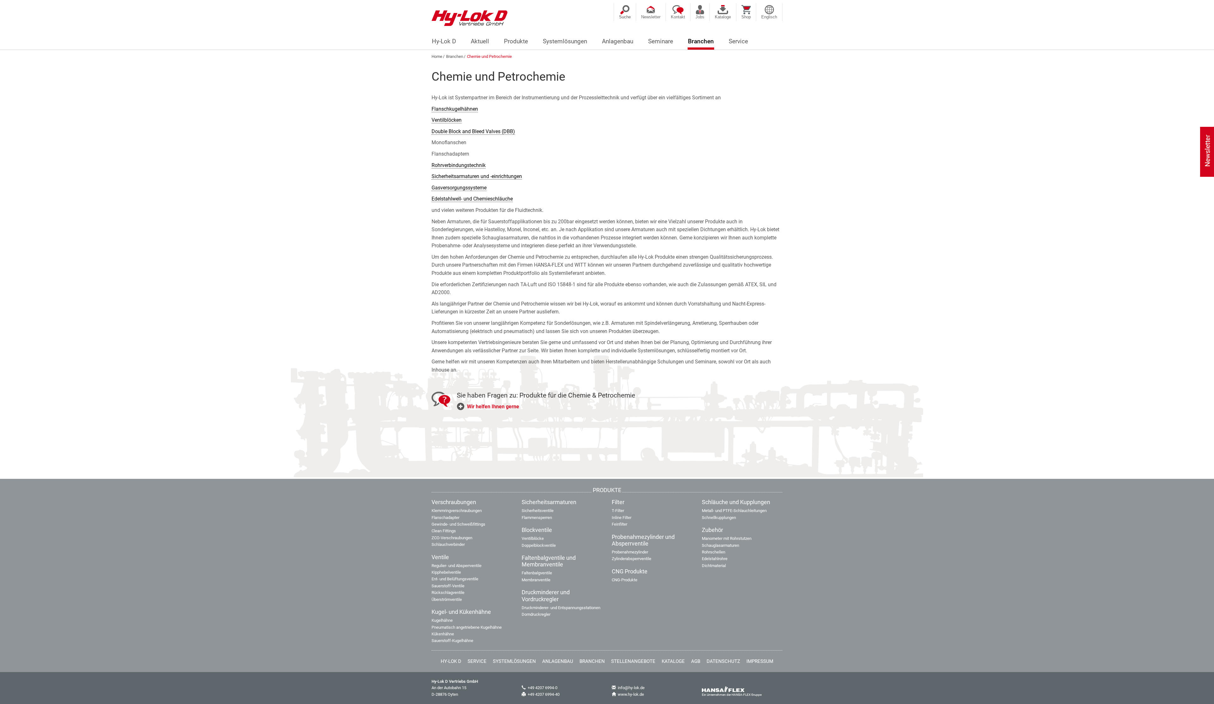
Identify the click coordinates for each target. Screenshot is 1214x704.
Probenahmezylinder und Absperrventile (643, 540)
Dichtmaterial (714, 565)
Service (738, 41)
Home (437, 56)
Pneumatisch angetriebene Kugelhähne (467, 627)
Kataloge (723, 17)
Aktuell (480, 41)
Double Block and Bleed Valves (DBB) (473, 131)
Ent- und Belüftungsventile (455, 579)
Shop (746, 17)
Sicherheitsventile (538, 510)
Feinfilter (619, 524)
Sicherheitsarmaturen (549, 502)
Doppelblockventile (539, 545)
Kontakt (678, 17)
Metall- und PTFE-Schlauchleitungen (734, 510)
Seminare (660, 41)
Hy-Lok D (444, 41)
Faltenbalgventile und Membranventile (549, 561)
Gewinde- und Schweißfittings (458, 524)
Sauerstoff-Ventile (448, 586)
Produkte (516, 41)
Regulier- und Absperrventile (456, 565)
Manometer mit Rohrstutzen (726, 538)
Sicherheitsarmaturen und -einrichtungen (477, 176)
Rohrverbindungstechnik (459, 165)
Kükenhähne (443, 634)
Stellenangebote (633, 661)
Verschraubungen (454, 502)
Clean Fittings (444, 530)
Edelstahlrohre (714, 558)
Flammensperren (537, 517)
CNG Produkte (629, 571)
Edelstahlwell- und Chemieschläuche (472, 199)
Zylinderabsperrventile (631, 558)
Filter (618, 502)
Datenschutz (723, 661)
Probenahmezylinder (630, 552)
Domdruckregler (536, 614)
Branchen (701, 41)
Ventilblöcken (447, 120)
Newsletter (650, 17)
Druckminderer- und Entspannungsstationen (561, 607)
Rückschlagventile (448, 592)
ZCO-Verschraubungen (452, 537)
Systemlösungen (565, 41)
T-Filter (618, 510)
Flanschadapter (445, 517)
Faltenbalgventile (537, 573)
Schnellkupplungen (719, 517)
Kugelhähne (442, 620)
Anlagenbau (617, 41)
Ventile (440, 557)
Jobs (700, 17)
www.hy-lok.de (631, 694)
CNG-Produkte (624, 579)
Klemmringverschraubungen (457, 510)
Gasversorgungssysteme (459, 188)
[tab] (619, 408)
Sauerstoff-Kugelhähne (452, 640)
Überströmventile (447, 599)
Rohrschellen (713, 552)
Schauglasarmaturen (720, 545)
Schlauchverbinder (448, 544)
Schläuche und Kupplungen (736, 502)
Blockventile (537, 530)
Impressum (759, 661)
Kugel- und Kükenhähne (461, 612)
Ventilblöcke (533, 538)
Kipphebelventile (446, 572)
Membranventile (536, 579)
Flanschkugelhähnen (455, 109)
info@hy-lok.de (631, 687)
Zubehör (712, 530)
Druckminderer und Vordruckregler (546, 595)
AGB (695, 661)
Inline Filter (621, 517)
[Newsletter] (1207, 149)
